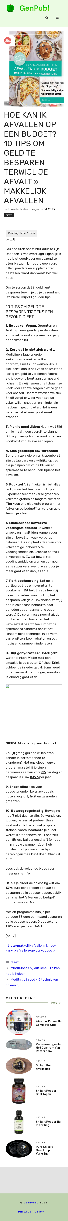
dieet (9, 215)
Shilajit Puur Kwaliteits (44, 1067)
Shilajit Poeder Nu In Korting (48, 1123)
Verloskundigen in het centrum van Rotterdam (48, 1048)
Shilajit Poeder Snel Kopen (46, 1092)
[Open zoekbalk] (47, 17)
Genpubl (31, 1202)
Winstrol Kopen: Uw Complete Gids (49, 1023)
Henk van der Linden (16, 209)
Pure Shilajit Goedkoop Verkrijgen (44, 1150)
